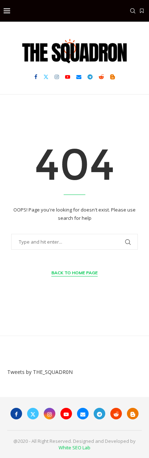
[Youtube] (67, 76)
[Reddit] (101, 76)
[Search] (132, 10)
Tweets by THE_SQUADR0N (40, 371)
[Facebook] (35, 76)
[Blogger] (112, 76)
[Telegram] (90, 76)
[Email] (78, 76)
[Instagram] (57, 76)
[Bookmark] (141, 10)
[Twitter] (45, 76)
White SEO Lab (74, 447)
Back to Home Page (74, 272)
